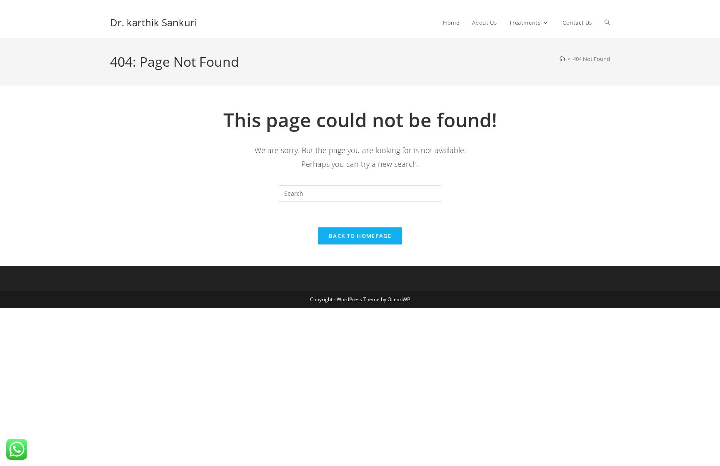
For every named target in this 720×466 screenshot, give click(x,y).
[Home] (562, 59)
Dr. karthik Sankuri (153, 22)
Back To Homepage (360, 235)
